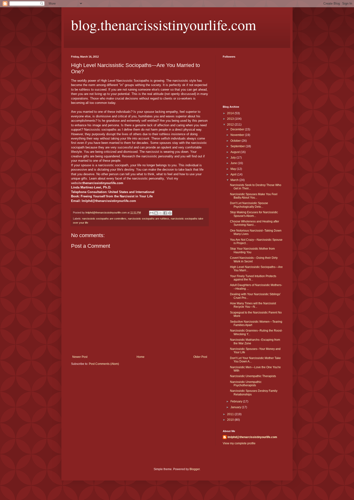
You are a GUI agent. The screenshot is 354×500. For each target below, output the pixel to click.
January (236, 407)
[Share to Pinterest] (169, 213)
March (234, 180)
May (233, 169)
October (236, 140)
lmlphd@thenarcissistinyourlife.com (252, 437)
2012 (231, 124)
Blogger (195, 469)
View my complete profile (239, 443)
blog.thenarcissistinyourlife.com (163, 24)
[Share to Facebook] (165, 213)
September (238, 146)
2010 (231, 419)
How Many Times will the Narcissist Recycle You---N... (253, 305)
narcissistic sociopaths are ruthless (148, 218)
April (233, 174)
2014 (231, 113)
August (235, 152)
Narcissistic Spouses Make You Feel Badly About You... (253, 196)
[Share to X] (160, 213)
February (236, 401)
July (233, 157)
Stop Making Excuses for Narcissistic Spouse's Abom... (254, 214)
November (237, 135)
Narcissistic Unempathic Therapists (253, 376)
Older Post (200, 357)
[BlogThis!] (156, 213)
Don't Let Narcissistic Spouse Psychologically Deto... (249, 204)
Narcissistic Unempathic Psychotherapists (246, 383)
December (237, 129)
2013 (231, 118)
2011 (231, 414)
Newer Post (79, 357)
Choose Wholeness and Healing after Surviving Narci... (254, 223)
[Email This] (151, 213)
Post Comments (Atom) (104, 364)
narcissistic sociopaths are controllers (104, 218)
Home (140, 357)
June (234, 163)
